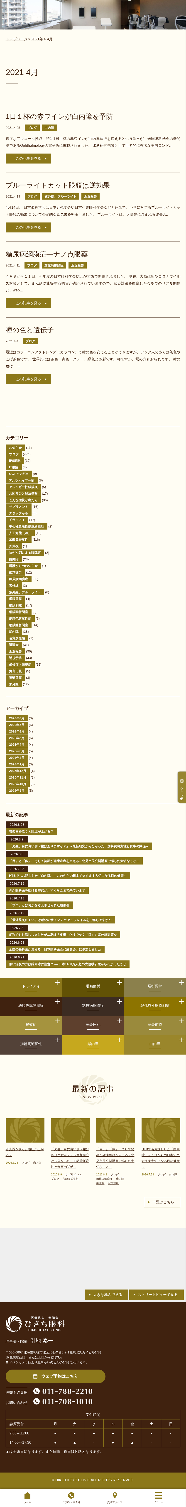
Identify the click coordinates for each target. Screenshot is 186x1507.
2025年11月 (17, 777)
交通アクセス (114, 1502)
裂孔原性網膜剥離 (154, 1005)
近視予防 (15, 658)
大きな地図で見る (107, 1295)
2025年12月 (17, 771)
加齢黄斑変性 (18, 539)
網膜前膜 (15, 599)
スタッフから (18, 513)
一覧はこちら (163, 1202)
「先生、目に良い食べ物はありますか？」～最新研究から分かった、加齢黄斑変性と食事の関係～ (79, 846)
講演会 (14, 645)
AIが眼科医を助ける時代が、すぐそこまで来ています (47, 890)
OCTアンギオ (19, 474)
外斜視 (14, 546)
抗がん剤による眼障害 (25, 552)
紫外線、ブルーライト (60, 196)
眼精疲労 (15, 572)
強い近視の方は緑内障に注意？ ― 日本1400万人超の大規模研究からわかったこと (67, 964)
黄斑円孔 (15, 671)
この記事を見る (28, 158)
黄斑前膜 (15, 677)
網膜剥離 (15, 605)
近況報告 (90, 196)
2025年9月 (16, 790)
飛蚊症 (31, 1024)
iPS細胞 (14, 460)
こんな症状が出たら (23, 500)
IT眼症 (13, 467)
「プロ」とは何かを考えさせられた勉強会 (39, 905)
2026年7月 (16, 725)
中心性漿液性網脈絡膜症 (26, 526)
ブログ (32, 127)
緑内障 (14, 631)
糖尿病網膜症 (54, 265)
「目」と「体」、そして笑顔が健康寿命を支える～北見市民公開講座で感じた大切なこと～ (74, 861)
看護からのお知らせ (23, 566)
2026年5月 (16, 738)
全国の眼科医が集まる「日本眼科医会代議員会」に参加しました (55, 949)
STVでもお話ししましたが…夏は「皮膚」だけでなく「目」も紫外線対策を (63, 934)
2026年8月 (16, 718)
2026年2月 (16, 758)
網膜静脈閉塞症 (31, 1005)
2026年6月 (16, 731)
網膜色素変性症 (20, 618)
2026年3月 (16, 751)
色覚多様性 (17, 638)
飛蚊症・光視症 (20, 664)
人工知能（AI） (20, 533)
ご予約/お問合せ (71, 1502)
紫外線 (14, 585)
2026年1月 (16, 764)
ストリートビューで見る (158, 1295)
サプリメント (18, 506)
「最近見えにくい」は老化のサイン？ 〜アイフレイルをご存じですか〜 (60, 920)
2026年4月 (16, 744)
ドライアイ (17, 520)
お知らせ (15, 447)
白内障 (49, 127)
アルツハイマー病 (21, 480)
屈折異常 (155, 986)
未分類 (14, 684)
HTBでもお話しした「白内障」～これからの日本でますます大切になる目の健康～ (68, 875)
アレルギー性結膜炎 (23, 487)
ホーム (27, 1502)
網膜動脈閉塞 (18, 612)
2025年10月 (17, 784)
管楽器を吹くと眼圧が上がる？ (31, 831)
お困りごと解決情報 (23, 493)
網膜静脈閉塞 (18, 625)
